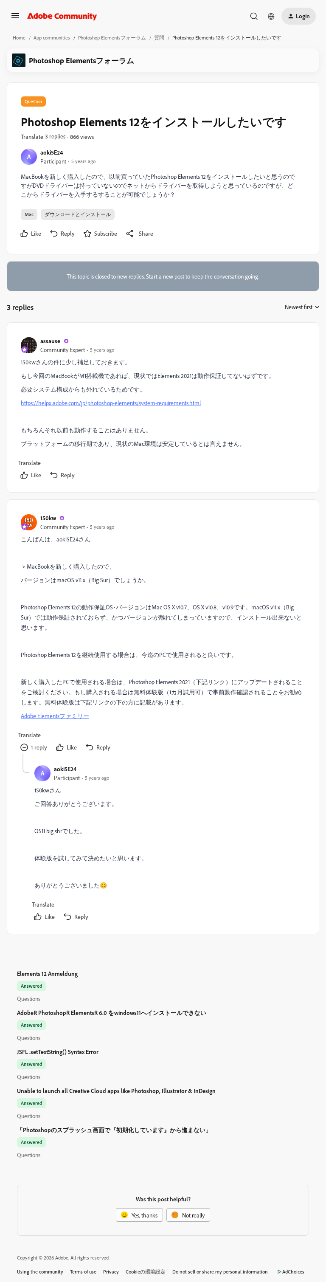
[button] (15, 18)
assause (50, 340)
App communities (52, 37)
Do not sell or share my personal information (220, 1271)
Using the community (40, 1271)
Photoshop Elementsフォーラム (112, 37)
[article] (163, 409)
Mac (29, 214)
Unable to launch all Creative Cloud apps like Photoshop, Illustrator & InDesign (116, 1090)
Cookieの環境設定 (146, 1271)
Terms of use (83, 1271)
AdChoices (293, 1271)
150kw (48, 517)
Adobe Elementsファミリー (55, 715)
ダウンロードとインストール (78, 214)
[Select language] (271, 16)
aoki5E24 (51, 152)
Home (19, 37)
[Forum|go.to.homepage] (62, 16)
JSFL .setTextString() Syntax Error (57, 1051)
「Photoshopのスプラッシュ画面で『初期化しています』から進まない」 (114, 1129)
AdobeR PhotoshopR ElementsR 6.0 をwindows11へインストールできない (111, 1012)
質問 (159, 37)
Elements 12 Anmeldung (47, 973)
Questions (28, 998)
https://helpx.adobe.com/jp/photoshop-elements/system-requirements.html (111, 402)
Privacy (111, 1271)
